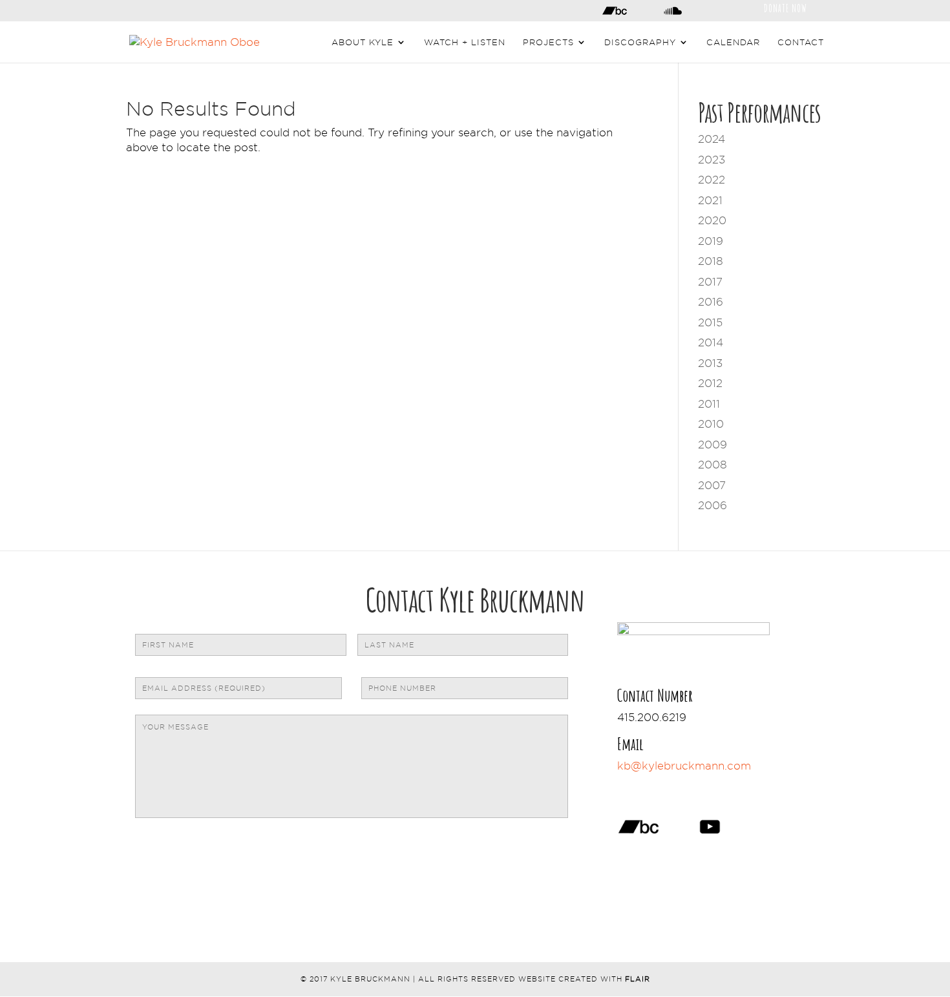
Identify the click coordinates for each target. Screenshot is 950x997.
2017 (710, 282)
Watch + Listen (464, 42)
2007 (712, 485)
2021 (710, 200)
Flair (637, 979)
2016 (710, 302)
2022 (711, 179)
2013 (710, 363)
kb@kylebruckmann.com (684, 765)
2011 (709, 404)
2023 (711, 159)
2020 (712, 220)
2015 (710, 322)
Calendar (733, 42)
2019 (710, 241)
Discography (640, 42)
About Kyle (363, 42)
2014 (710, 342)
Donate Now (785, 7)
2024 (711, 139)
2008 (712, 464)
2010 (711, 424)
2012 (710, 383)
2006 (712, 505)
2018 (710, 261)
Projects (548, 42)
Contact (800, 42)
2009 (712, 444)
